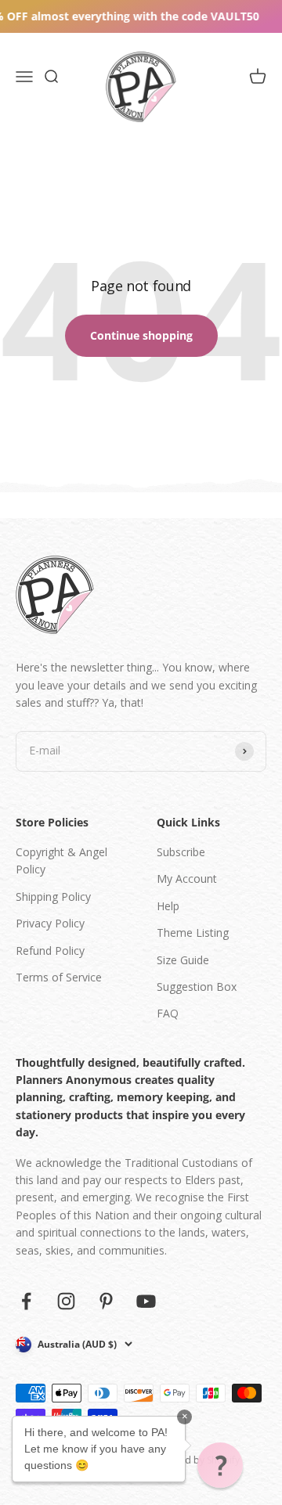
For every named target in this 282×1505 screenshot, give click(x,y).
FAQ (168, 1013)
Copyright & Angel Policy (61, 860)
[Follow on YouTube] (146, 1301)
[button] (220, 1465)
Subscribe (181, 851)
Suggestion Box (197, 986)
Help (168, 905)
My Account (187, 878)
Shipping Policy (53, 896)
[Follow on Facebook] (26, 1301)
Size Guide (183, 959)
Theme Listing (193, 932)
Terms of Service (59, 977)
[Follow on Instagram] (66, 1301)
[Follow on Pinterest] (106, 1301)
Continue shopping (141, 335)
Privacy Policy (50, 923)
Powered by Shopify (195, 1460)
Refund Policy (50, 950)
